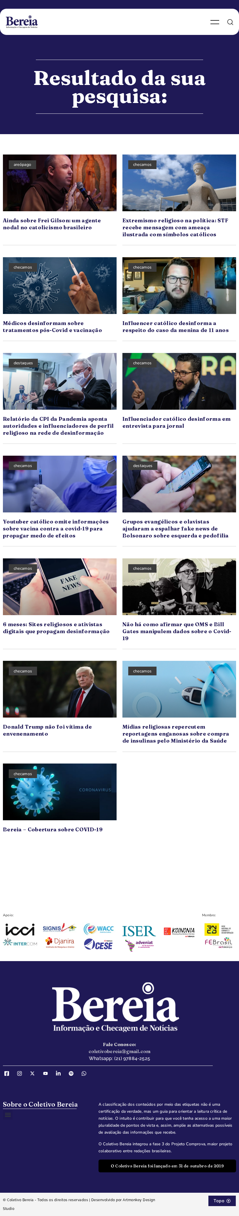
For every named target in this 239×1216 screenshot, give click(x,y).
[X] (34, 1073)
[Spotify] (73, 1073)
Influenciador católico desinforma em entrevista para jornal (176, 422)
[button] (8, 1115)
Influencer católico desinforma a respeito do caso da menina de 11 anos (175, 326)
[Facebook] (8, 1073)
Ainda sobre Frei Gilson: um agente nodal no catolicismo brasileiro (52, 224)
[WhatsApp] (86, 1073)
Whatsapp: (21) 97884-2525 (119, 1058)
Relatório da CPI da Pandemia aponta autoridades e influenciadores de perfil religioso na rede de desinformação (58, 426)
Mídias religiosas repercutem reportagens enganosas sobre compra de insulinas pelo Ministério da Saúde (175, 733)
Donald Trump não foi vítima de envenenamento (47, 730)
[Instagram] (21, 1073)
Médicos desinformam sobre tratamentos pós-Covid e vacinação (52, 326)
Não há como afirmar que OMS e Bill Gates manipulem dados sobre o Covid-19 (176, 631)
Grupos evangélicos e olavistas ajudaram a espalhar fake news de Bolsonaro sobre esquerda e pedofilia (175, 528)
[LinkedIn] (60, 1073)
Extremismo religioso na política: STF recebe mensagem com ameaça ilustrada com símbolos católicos (175, 227)
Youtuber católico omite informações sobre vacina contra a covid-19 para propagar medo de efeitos (56, 528)
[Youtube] (47, 1073)
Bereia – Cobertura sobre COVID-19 (53, 829)
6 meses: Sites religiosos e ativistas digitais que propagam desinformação (56, 628)
